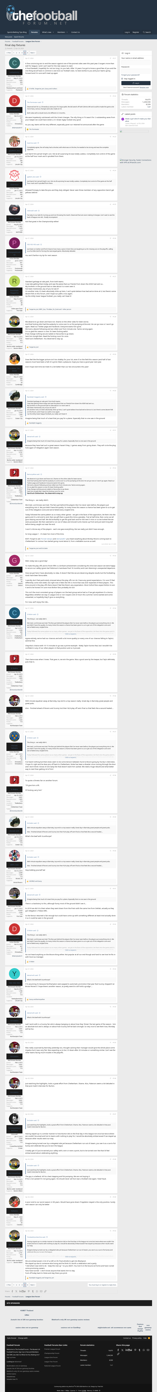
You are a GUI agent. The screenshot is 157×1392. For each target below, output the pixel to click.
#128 (114, 317)
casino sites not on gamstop (27, 1327)
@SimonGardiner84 (16, 504)
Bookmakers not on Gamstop (17, 1366)
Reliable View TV (12, 1379)
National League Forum (52, 1366)
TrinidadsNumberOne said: (36, 1237)
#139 (114, 817)
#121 (114, 58)
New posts (8, 37)
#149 (114, 1197)
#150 (114, 1231)
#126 (114, 238)
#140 (114, 851)
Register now (144, 87)
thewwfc (10, 48)
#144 (114, 1007)
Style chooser (11, 1338)
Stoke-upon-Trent (16, 309)
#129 (114, 354)
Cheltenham (18, 636)
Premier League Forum (52, 1349)
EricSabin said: (32, 823)
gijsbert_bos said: (33, 177)
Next (32, 53)
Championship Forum (51, 1353)
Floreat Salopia (47, 539)
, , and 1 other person (50, 309)
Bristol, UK (19, 879)
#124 (114, 170)
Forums (34, 32)
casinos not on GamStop (70, 1327)
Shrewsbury (18, 762)
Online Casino (11, 1374)
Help (145, 1338)
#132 (114, 468)
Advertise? (18, 1362)
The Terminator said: (34, 102)
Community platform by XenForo (72, 1386)
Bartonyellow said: (33, 474)
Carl (149, 107)
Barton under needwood (14, 346)
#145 (114, 1043)
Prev (9, 53)
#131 (114, 430)
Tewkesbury (18, 496)
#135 (114, 654)
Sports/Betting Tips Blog (17, 32)
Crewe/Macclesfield (16, 1146)
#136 (114, 696)
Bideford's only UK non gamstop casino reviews (71, 1320)
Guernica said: (32, 143)
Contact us (127, 1338)
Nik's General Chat (131, 125)
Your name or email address (132, 58)
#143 (114, 969)
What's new (46, 32)
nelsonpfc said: (32, 211)
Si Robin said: (31, 614)
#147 (114, 1114)
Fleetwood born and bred (14, 88)
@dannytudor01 (17, 128)
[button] (53, 32)
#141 (114, 889)
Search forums (19, 37)
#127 (114, 276)
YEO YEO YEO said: (33, 244)
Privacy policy (137, 1338)
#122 (114, 96)
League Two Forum (51, 1362)
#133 (114, 556)
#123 (114, 137)
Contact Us (75, 32)
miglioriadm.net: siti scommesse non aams (114, 1327)
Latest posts (130, 114)
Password (125, 67)
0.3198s (84, 1390)
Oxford (20, 583)
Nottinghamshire (17, 999)
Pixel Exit (100, 1386)
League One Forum (51, 1357)
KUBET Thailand (26, 1310)
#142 (114, 924)
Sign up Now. (11, 1357)
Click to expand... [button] (71, 634)
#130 (114, 391)
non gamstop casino (148, 1327)
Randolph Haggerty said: (35, 397)
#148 (114, 1159)
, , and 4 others (43, 89)
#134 (114, 608)
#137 (114, 732)
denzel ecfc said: (32, 436)
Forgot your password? (130, 75)
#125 (114, 204)
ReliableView (11, 1377)
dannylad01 (61, 539)
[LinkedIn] (21, 1291)
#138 (114, 775)
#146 (114, 1078)
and (38, 548)
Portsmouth (18, 268)
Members (61, 32)
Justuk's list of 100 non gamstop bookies (27, 1320)
